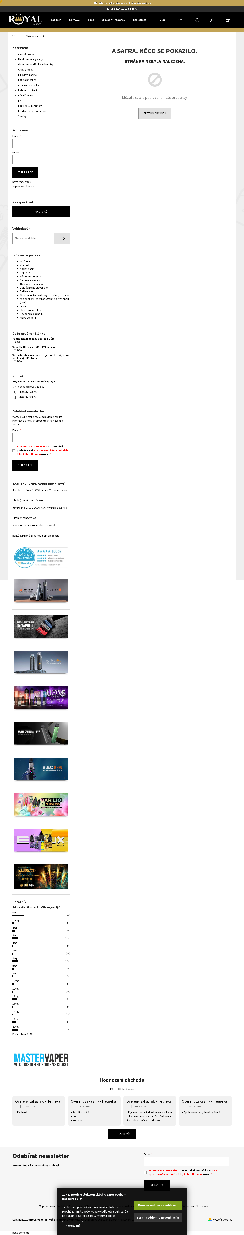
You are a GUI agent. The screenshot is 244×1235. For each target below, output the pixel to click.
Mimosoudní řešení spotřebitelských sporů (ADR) (45, 301)
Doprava (25, 273)
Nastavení (72, 1226)
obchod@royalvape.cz (31, 387)
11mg (15, 989)
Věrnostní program (31, 277)
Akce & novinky (27, 54)
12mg (15, 996)
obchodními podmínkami (195, 1171)
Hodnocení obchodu (31, 314)
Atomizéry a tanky (28, 85)
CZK (180, 20)
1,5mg (15, 920)
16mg (15, 1012)
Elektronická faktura (31, 310)
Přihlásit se (25, 172)
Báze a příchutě (27, 80)
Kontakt (24, 265)
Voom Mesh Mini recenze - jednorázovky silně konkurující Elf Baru (40, 357)
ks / (41, 212)
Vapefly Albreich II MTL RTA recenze (34, 347)
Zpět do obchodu (155, 113)
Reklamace (26, 291)
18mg (15, 1019)
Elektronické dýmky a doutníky (35, 64)
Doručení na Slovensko (195, 1206)
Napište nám (27, 269)
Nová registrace (21, 182)
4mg (14, 943)
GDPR (23, 306)
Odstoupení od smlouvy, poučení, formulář (44, 295)
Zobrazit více (122, 1134)
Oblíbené (25, 261)
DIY (20, 101)
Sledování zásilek (30, 280)
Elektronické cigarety (30, 59)
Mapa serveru (28, 318)
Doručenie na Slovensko (34, 288)
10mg (15, 981)
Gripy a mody (25, 70)
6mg (14, 958)
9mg (14, 973)
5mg (14, 951)
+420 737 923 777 (27, 392)
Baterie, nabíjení (27, 90)
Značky (22, 116)
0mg (14, 913)
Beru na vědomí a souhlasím (157, 1205)
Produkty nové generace (32, 111)
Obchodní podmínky (31, 284)
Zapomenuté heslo (23, 187)
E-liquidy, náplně (27, 75)
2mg (14, 928)
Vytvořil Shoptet (222, 1220)
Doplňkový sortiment (30, 106)
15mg (15, 1004)
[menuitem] (56, 20)
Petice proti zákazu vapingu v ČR (33, 339)
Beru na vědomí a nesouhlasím (158, 1217)
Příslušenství (25, 96)
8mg (14, 966)
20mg (15, 1027)
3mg (14, 935)
